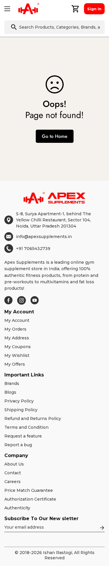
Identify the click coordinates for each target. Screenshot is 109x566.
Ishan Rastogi (57, 552)
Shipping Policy (20, 409)
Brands (11, 383)
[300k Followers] (8, 300)
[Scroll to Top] (98, 535)
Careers (12, 481)
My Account (16, 320)
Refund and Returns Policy (32, 418)
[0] (75, 8)
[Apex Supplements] (29, 9)
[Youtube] (35, 300)
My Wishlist (16, 355)
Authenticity (17, 508)
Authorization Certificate (30, 499)
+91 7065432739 (33, 248)
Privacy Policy (19, 401)
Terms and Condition (26, 427)
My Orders (15, 329)
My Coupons (17, 346)
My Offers (14, 364)
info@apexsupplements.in (44, 236)
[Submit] (14, 27)
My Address (16, 338)
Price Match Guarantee (28, 490)
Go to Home (54, 136)
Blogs (10, 392)
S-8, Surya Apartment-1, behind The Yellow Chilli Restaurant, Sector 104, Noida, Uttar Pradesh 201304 (53, 220)
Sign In (94, 8)
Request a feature (23, 436)
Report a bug (18, 444)
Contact (12, 472)
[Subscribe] (102, 527)
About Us (14, 464)
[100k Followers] (21, 300)
